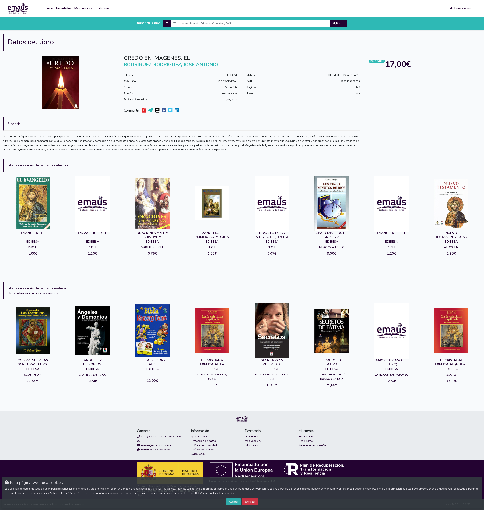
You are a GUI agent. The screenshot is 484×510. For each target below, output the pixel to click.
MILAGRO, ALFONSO (331, 247)
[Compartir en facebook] (164, 110)
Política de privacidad (204, 445)
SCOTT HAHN (32, 375)
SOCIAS (451, 375)
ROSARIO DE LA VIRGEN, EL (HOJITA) (272, 235)
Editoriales (103, 8)
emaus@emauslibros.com (156, 445)
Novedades (63, 8)
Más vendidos (83, 8)
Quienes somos (200, 436)
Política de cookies (202, 449)
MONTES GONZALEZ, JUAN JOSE (272, 377)
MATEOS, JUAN (451, 247)
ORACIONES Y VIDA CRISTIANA (152, 235)
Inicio (50, 8)
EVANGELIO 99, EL (92, 233)
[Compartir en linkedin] (177, 110)
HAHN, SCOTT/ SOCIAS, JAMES (212, 377)
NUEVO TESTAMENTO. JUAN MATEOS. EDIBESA (451, 237)
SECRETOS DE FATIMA (331, 362)
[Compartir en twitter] (170, 110)
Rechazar (249, 502)
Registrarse (306, 441)
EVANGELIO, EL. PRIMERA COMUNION (212, 235)
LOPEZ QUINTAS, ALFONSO (391, 375)
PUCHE (32, 247)
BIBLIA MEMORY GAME (152, 362)
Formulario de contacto (155, 449)
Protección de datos (203, 441)
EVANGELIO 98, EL (391, 233)
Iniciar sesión (306, 436)
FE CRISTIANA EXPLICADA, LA (212, 362)
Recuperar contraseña (312, 445)
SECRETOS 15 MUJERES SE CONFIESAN (272, 364)
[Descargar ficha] (144, 110)
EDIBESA (232, 75)
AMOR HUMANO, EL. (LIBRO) (391, 362)
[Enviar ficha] (151, 110)
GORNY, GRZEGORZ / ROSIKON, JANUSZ (331, 377)
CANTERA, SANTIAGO (92, 375)
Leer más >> (226, 493)
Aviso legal (198, 454)
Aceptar (233, 502)
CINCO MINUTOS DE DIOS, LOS (331, 235)
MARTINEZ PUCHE (152, 247)
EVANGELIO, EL (33, 233)
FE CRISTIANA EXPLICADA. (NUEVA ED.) (451, 364)
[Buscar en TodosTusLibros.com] (157, 110)
